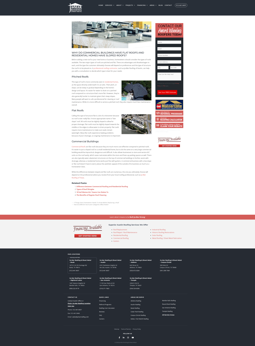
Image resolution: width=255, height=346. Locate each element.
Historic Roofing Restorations (163, 232)
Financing (141, 5)
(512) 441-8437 (74, 270)
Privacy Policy (137, 329)
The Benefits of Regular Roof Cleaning (91, 195)
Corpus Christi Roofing (138, 315)
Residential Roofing (120, 235)
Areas (152, 5)
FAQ (100, 315)
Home (101, 5)
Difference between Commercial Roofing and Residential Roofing (102, 186)
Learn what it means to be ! (127, 217)
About (119, 5)
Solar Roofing (157, 235)
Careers (101, 319)
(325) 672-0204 (134, 270)
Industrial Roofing (159, 230)
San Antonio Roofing (169, 308)
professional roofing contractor (105, 68)
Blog (161, 5)
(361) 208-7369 (165, 270)
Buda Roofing (135, 308)
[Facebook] (119, 337)
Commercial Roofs (78, 147)
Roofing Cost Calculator (107, 308)
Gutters (116, 241)
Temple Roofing (167, 311)
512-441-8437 (181, 5)
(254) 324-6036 (134, 288)
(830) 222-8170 (74, 288)
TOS (164, 86)
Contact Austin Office (75, 301)
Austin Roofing (135, 304)
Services (108, 5)
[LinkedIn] (123, 337)
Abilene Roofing (136, 301)
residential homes (111, 82)
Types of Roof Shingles (85, 189)
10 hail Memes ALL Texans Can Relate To (92, 192)
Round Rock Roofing (168, 304)
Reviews (102, 312)
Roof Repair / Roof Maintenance (125, 232)
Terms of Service (126, 329)
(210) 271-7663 (104, 288)
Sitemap (116, 329)
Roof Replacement (120, 230)
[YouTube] (133, 337)
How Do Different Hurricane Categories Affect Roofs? (91, 205)
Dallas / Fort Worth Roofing (140, 319)
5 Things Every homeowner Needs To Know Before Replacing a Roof (96, 203)
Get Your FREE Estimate (167, 92)
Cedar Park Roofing (137, 312)
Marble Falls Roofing (169, 300)
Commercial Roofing (121, 238)
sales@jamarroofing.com (80, 317)
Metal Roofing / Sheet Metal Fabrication (167, 238)
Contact (168, 5)
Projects (129, 5)
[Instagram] (128, 337)
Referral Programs (105, 304)
